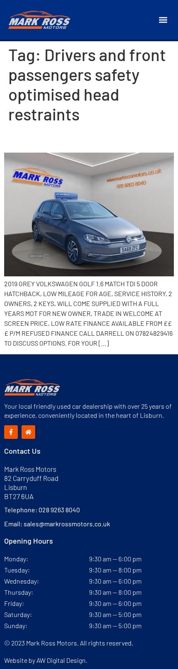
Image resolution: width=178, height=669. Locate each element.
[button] (163, 20)
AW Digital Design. (61, 660)
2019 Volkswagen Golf (65, 138)
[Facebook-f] (11, 432)
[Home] (28, 432)
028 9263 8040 (59, 510)
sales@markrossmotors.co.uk (67, 524)
